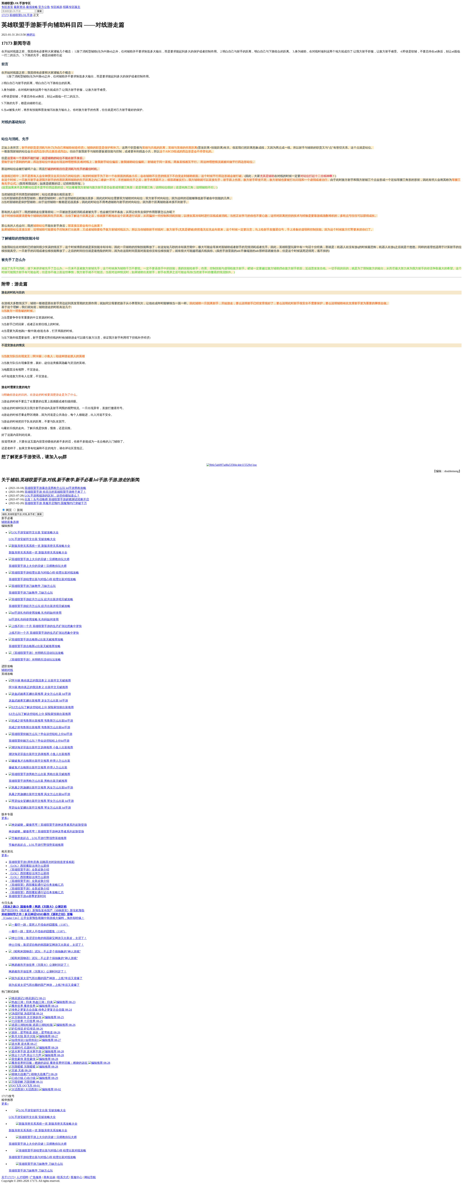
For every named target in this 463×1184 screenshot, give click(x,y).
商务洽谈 (49, 1177)
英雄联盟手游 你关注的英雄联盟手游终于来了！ (55, 491)
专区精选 (56, 6)
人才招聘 (22, 1177)
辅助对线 (7, 670)
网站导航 (90, 1177)
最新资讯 (19, 6)
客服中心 (76, 1177)
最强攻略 (32, 6)
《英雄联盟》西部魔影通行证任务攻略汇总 (36, 884)
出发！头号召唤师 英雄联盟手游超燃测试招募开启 (57, 499)
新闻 (20, 510)
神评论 (30, 34)
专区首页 (7, 6)
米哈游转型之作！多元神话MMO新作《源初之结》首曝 (37, 914)
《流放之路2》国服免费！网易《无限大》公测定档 (34, 906)
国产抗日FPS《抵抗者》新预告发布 (24, 910)
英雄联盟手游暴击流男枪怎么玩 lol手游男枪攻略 (55, 488)
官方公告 (44, 6)
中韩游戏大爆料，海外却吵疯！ (64, 918)
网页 (9, 510)
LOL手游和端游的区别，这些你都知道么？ (52, 495)
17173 (5, 15)
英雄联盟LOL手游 (21, 15)
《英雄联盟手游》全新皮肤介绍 (29, 869)
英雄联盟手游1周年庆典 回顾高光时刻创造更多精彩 (42, 862)
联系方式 (63, 1177)
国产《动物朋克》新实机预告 (65, 910)
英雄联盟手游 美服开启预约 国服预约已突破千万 (56, 503)
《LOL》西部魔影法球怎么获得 (29, 865)
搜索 (39, 11)
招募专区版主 (71, 6)
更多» (5, 818)
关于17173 (7, 1177)
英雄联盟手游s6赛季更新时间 (27, 896)
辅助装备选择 (10, 521)
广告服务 (36, 1177)
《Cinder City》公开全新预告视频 (22, 918)
